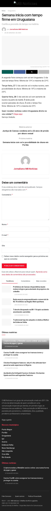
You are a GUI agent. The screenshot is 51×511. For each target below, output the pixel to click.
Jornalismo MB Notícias (19, 29)
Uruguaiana (11, 11)
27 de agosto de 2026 (11, 346)
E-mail (5, 235)
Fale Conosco (6, 496)
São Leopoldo (7, 451)
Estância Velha (7, 445)
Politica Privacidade (34, 496)
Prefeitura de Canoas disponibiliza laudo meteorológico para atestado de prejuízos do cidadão (31, 289)
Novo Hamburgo (8, 448)
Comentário (7, 195)
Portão (4, 433)
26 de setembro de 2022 (13, 33)
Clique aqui (17, 114)
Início (3, 11)
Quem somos (19, 496)
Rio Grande (6, 457)
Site (3, 246)
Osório (4, 442)
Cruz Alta (5, 454)
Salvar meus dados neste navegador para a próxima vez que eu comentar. (26, 257)
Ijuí (3, 439)
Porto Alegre (7, 429)
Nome (5, 224)
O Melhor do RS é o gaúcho (28, 501)
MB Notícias (15, 501)
